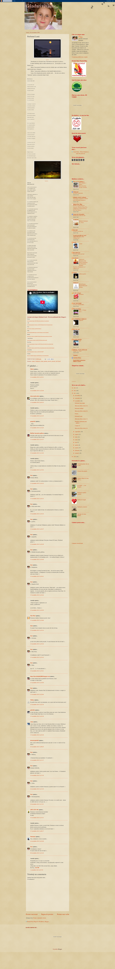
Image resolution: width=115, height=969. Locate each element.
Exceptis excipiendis (78, 193)
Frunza (76, 413)
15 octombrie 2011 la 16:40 (37, 559)
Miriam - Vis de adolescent (80, 350)
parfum (45, 361)
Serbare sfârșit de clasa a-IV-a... (83, 478)
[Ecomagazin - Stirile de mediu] (77, 91)
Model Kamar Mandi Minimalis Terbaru (83, 285)
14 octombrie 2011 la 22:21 (37, 377)
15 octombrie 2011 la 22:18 (37, 704)
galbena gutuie (82, 274)
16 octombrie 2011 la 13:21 (37, 804)
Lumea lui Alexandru (78, 214)
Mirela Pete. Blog (77, 204)
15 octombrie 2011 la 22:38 (37, 716)
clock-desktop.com (74, 381)
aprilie (77, 445)
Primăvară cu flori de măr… (79, 215)
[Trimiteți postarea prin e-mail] (45, 359)
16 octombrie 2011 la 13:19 (37, 789)
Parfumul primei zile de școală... (83, 464)
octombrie (77, 401)
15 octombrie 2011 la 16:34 (37, 514)
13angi (75, 272)
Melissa (32, 700)
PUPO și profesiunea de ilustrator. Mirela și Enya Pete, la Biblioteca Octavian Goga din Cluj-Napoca (80, 208)
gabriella (32, 710)
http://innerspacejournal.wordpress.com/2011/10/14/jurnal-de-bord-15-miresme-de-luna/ (39, 324)
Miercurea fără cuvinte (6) (81, 428)
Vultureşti (75, 192)
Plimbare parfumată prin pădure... (81, 422)
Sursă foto (47, 59)
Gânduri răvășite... (42, 6)
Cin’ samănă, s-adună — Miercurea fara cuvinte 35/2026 (83, 185)
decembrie (77, 395)
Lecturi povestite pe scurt (79, 235)
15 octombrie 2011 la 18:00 (37, 620)
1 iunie (80, 243)
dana (31, 626)
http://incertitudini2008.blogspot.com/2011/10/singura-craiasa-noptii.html (37, 332)
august (77, 434)
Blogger (60, 949)
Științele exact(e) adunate (79, 197)
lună (42, 361)
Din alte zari (76, 329)
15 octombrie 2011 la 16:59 (37, 610)
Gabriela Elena (77, 358)
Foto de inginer (77, 309)
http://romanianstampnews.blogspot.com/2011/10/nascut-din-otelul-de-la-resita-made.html (40, 344)
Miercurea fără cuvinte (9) (81, 406)
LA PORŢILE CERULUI (79, 319)
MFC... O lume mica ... (82, 310)
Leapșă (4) (77, 425)
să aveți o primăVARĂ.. (78, 304)
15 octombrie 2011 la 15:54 (37, 470)
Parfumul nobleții (79, 408)
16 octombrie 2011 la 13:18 (37, 775)
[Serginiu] (76, 129)
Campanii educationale (77, 543)
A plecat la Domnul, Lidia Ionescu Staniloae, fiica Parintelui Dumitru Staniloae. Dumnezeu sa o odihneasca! (80, 264)
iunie (76, 439)
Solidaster (75, 283)
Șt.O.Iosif (58, 361)
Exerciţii (75, 230)
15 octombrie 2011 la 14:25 (37, 427)
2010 (75, 456)
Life (80, 341)
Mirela (32, 369)
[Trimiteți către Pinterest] (53, 359)
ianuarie (77, 453)
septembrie (78, 431)
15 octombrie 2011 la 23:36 (37, 735)
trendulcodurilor (77, 339)
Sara (31, 475)
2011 (75, 393)
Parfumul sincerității (80, 403)
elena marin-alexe (34, 396)
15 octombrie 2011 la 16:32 (37, 483)
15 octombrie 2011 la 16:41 (37, 576)
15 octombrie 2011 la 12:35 (37, 416)
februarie (77, 450)
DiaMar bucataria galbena (37, 433)
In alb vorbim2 (77, 293)
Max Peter (33, 616)
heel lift (37, 867)
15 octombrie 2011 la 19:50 (37, 682)
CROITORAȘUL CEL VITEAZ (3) (78, 237)
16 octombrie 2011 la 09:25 (37, 746)
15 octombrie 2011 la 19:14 (37, 630)
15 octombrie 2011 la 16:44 (37, 595)
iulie (76, 437)
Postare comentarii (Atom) (39, 918)
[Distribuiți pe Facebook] (51, 359)
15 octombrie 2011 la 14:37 (37, 439)
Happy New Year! (77, 351)
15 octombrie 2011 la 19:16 (37, 644)
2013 (75, 388)
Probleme (81, 294)
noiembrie (77, 398)
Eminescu (38, 361)
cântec (33, 361)
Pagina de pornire (47, 914)
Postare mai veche (63, 914)
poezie (49, 361)
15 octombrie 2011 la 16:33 (37, 498)
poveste (53, 361)
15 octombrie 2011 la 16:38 (37, 544)
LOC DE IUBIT (77, 303)
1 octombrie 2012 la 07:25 (36, 870)
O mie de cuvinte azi (78, 231)
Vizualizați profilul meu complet (80, 57)
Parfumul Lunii (78, 416)
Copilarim (75, 220)
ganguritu (32, 421)
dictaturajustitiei (34, 740)
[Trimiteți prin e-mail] (48, 359)
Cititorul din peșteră (82, 471)
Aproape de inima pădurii (81, 514)
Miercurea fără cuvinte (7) (81, 419)
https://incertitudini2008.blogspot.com (40, 676)
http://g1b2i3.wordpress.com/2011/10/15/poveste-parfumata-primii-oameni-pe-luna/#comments (40, 347)
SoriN (74, 242)
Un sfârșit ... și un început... (81, 486)
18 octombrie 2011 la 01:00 (37, 841)
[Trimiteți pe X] (50, 359)
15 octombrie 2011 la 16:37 (37, 529)
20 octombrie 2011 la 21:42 (37, 853)
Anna (31, 722)
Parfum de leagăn (81, 499)
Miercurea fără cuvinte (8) (81, 411)
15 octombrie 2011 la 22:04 (37, 694)
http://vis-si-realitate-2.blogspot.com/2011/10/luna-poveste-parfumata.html (37, 355)
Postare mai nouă (31, 914)
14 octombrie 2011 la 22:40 (37, 390)
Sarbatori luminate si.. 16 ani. (83, 221)
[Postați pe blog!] (49, 359)
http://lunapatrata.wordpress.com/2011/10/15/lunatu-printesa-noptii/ (37, 340)
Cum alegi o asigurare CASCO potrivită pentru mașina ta (80, 199)
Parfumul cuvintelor (82, 507)
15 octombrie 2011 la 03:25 (37, 402)
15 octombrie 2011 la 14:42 (37, 453)
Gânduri (75, 355)
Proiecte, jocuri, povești (78, 254)
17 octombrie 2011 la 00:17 (37, 831)
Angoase (81, 320)
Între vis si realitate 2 (78, 182)
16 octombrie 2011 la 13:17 (37, 760)
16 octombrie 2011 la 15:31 (37, 817)
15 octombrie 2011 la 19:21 (37, 671)
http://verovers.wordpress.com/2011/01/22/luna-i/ (34, 328)
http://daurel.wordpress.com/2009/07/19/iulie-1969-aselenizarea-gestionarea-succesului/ (39, 336)
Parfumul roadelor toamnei (81, 493)
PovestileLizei (76, 253)
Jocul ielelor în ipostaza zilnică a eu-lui (79, 360)
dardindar (75, 258)
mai (76, 442)
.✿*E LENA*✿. (34, 809)
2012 (75, 390)
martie (77, 447)
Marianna (32, 836)
